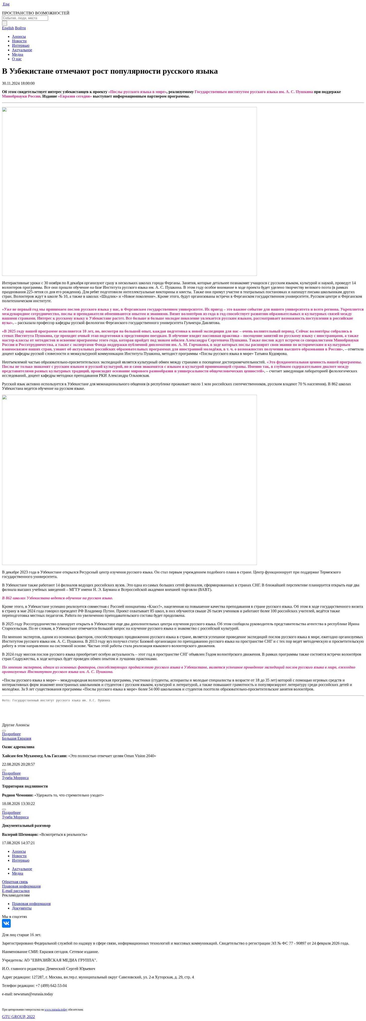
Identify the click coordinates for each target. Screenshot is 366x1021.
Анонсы (19, 36)
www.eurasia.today (56, 1009)
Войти (20, 28)
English (8, 28)
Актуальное (22, 50)
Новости (19, 41)
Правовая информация (21, 886)
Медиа (17, 54)
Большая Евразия (16, 738)
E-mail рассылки (16, 891)
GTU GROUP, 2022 (18, 1017)
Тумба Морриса (15, 778)
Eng (6, 4)
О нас (17, 59)
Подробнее (11, 734)
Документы (22, 908)
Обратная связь (15, 882)
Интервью (20, 45)
